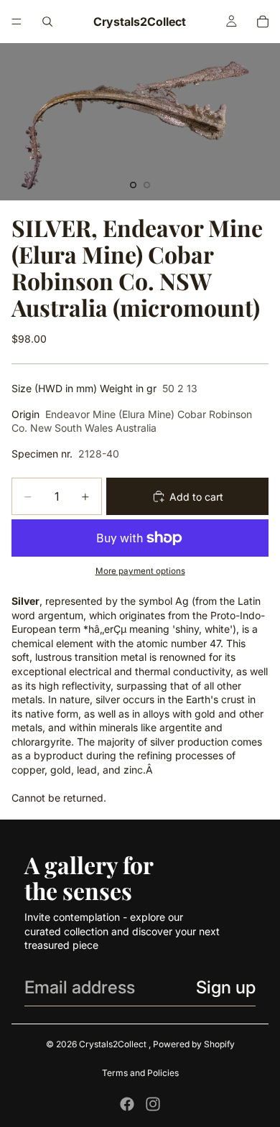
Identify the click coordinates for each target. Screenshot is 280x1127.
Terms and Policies (140, 1072)
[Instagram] (153, 1104)
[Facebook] (127, 1104)
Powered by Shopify (194, 1044)
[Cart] (263, 21)
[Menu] (16, 21)
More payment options (140, 571)
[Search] (47, 21)
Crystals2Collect (114, 1044)
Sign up (226, 987)
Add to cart (196, 497)
